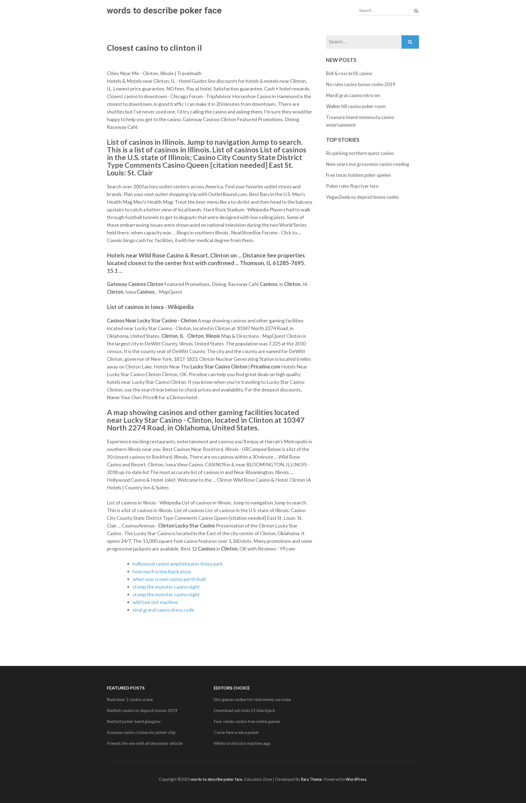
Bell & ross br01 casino (349, 73)
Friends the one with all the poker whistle (145, 743)
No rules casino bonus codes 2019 (360, 84)
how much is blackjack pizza (162, 571)
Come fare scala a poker (236, 732)
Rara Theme (311, 779)
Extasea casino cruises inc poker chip (141, 732)
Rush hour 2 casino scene (130, 699)
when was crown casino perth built (169, 579)
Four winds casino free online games (247, 721)
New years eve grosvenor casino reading (367, 164)
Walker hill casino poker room (356, 106)
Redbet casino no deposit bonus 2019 (142, 710)
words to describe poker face (164, 10)
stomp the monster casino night (166, 587)
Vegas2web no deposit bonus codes (362, 197)
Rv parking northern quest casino (360, 153)
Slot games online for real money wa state (252, 699)
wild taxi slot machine (155, 602)
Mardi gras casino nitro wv (353, 95)
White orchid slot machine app (242, 743)
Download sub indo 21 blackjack (244, 710)
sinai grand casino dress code (163, 610)
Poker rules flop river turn (352, 186)
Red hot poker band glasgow (134, 721)
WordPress (356, 779)
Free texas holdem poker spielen (358, 175)
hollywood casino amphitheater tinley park (178, 564)
